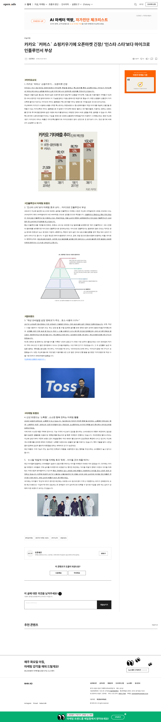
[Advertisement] (140, 138)
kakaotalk (43, 703)
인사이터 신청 (151, 4)
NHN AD (28, 683)
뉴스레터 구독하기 (134, 670)
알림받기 (103, 553)
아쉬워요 (77, 573)
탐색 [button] (29, 4)
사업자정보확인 (114, 691)
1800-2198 (122, 693)
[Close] (125, 714)
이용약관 (92, 699)
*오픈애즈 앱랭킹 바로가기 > (35, 359)
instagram (27, 703)
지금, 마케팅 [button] (39, 4)
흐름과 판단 (53, 4)
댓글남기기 (104, 605)
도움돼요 (59, 573)
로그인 (141, 4)
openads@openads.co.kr (140, 693)
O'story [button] (86, 4)
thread (35, 703)
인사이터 (65, 4)
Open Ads (10, 4)
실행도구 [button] (75, 4)
